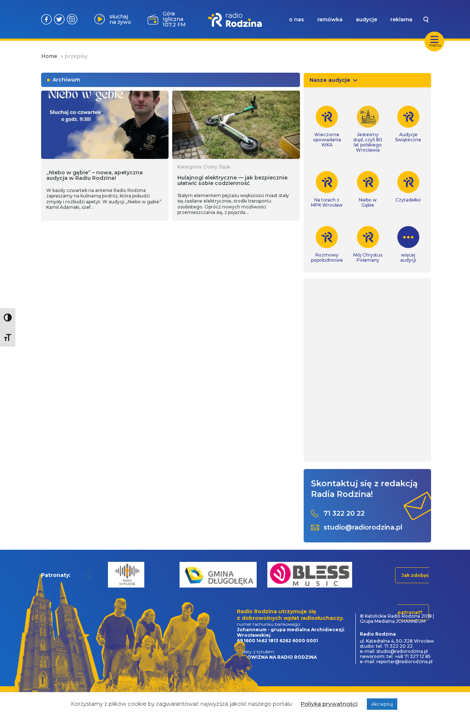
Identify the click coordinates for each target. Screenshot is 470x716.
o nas (296, 19)
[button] (89, 574)
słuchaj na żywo (120, 19)
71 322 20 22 (344, 513)
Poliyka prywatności (329, 703)
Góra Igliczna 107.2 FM (174, 19)
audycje (366, 19)
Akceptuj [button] (382, 704)
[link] (327, 127)
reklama (401, 19)
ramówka (330, 19)
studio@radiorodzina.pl (362, 527)
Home (49, 56)
